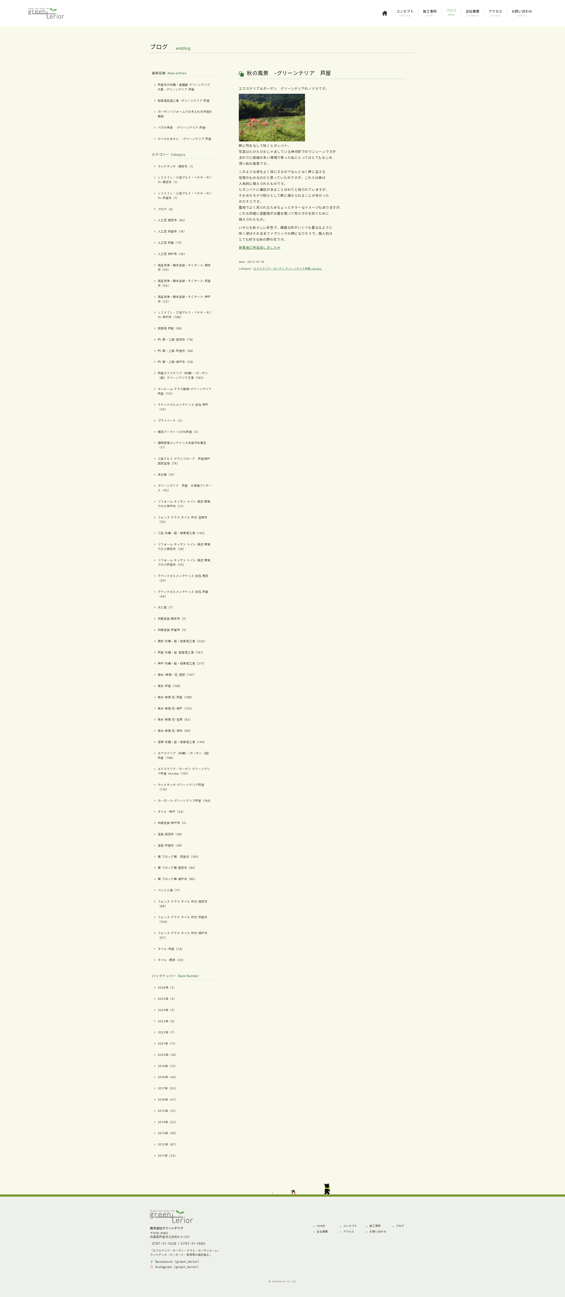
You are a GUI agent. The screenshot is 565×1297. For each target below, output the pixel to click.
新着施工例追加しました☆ (260, 248)
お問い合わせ (377, 1231)
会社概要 (322, 1231)
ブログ (400, 1226)
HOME (321, 1226)
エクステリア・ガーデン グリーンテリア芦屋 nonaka (288, 268)
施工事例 (375, 1226)
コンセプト (350, 1226)
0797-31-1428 (164, 1243)
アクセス (348, 1231)
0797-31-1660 (193, 1243)
